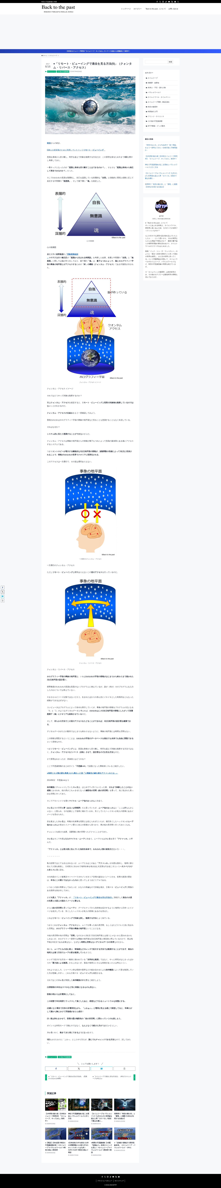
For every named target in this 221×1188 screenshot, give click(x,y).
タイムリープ (51, 71)
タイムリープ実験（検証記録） (159, 102)
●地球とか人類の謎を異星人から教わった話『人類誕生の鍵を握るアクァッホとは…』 (82, 773)
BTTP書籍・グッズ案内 (156, 126)
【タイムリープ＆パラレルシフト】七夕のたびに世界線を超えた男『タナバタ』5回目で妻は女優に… (161, 175)
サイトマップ (119, 1181)
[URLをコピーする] (124, 1069)
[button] (56, 1069)
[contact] (175, 1)
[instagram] (163, 1)
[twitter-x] (160, 1)
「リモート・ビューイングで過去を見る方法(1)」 (93, 897)
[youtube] (169, 1)
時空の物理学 (153, 107)
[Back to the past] (58, 9)
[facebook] (157, 1)
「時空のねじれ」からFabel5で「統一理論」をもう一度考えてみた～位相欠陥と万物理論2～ (161, 147)
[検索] (178, 1)
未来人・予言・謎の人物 (157, 87)
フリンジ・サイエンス (156, 116)
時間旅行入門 (153, 111)
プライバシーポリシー (104, 1181)
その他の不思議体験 (63, 71)
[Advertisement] (110, 32)
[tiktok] (166, 1)
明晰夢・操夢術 (153, 83)
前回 (49, 143)
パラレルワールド (154, 92)
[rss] (172, 1)
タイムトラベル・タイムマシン (159, 97)
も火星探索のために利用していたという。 (76, 150)
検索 (170, 62)
